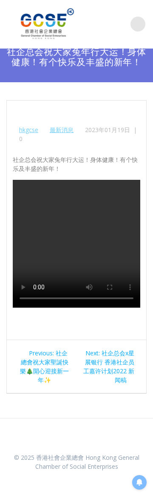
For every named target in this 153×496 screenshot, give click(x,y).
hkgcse (28, 130)
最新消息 (62, 130)
